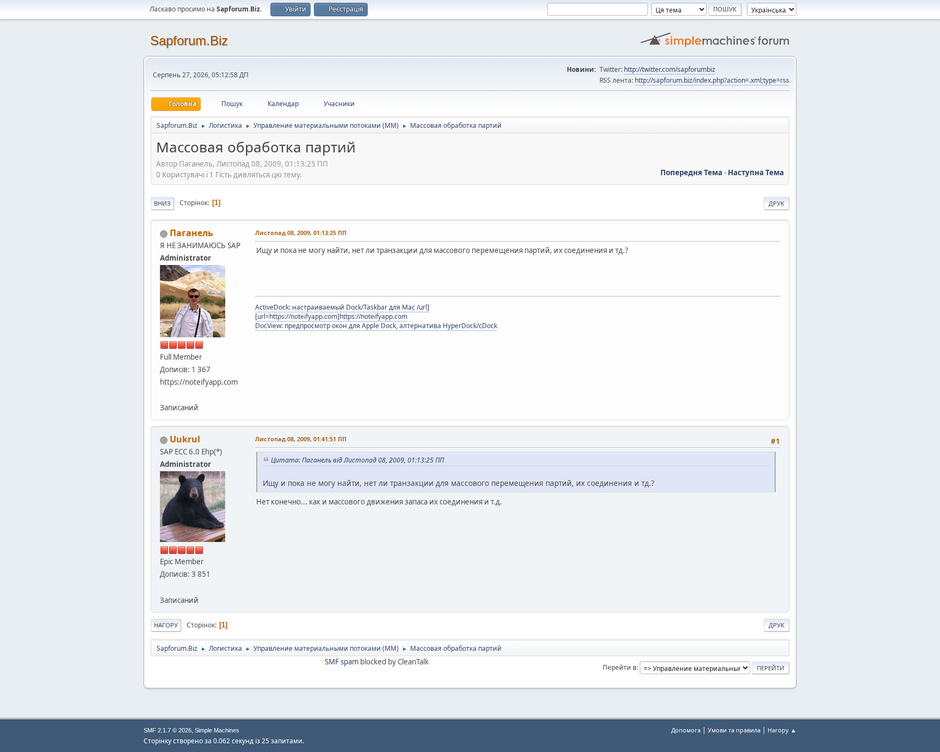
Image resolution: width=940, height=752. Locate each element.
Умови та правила (734, 730)
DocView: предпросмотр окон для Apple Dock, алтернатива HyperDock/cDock (376, 325)
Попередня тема (691, 172)
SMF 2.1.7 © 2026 (167, 730)
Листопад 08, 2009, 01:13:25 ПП (301, 233)
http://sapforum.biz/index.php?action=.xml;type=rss (712, 80)
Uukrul (185, 439)
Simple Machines (217, 730)
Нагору (166, 625)
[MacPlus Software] (164, 394)
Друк (776, 203)
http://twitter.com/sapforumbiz (669, 69)
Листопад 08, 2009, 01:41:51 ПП (301, 439)
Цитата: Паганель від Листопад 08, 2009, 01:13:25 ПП (357, 460)
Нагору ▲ (782, 730)
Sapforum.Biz (189, 40)
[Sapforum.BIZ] (164, 586)
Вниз (162, 203)
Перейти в (619, 667)
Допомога (686, 730)
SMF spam (341, 662)
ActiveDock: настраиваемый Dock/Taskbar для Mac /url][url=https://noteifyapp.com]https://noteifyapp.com (342, 312)
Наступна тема (756, 172)
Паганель (191, 233)
